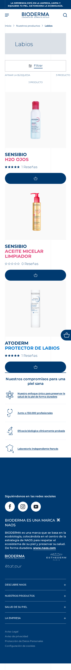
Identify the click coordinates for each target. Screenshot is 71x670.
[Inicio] (35, 15)
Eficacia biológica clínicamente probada (41, 430)
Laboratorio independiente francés (38, 448)
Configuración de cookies (20, 645)
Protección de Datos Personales (24, 641)
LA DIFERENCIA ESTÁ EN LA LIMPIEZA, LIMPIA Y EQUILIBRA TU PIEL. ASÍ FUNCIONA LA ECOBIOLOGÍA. (35, 4)
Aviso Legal (11, 631)
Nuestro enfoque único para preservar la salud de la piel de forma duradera (41, 395)
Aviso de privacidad (16, 636)
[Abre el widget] (66, 335)
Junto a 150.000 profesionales (35, 412)
